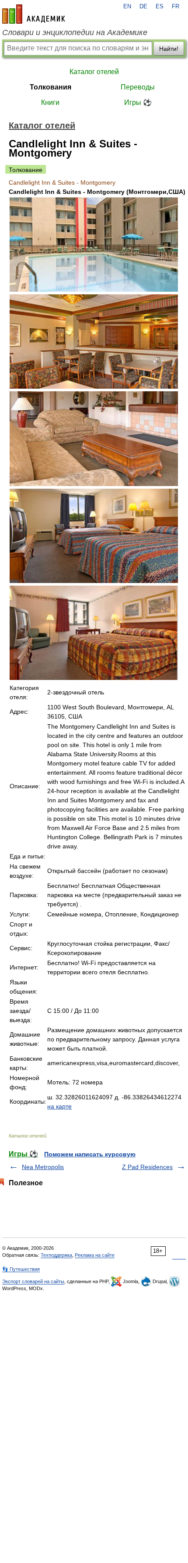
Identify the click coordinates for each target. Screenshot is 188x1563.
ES (160, 7)
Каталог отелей (94, 71)
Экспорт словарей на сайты (33, 1281)
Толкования (50, 87)
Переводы (138, 87)
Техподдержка (56, 1255)
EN (127, 7)
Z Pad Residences (147, 1166)
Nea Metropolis (43, 1166)
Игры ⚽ (138, 102)
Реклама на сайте (95, 1255)
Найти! (168, 48)
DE (143, 7)
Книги (50, 102)
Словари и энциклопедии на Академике (74, 32)
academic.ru (33, 14)
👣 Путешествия (21, 1269)
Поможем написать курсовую (90, 1154)
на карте (59, 1106)
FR (175, 7)
